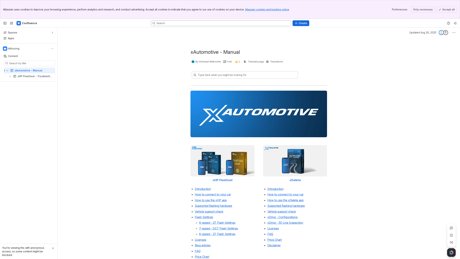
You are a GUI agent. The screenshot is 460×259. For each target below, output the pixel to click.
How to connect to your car (213, 194)
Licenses (200, 240)
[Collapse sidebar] (5, 23)
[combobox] (198, 75)
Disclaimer (274, 245)
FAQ (198, 251)
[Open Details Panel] (451, 235)
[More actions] (52, 48)
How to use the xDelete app (285, 200)
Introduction (203, 189)
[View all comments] (451, 228)
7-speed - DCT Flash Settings (218, 228)
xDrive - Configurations (282, 217)
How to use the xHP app (211, 200)
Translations (276, 61)
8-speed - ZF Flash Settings (217, 234)
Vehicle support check (209, 211)
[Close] (53, 248)
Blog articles (203, 245)
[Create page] (451, 242)
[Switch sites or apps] (11, 23)
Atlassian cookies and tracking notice (267, 9)
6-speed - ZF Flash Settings (217, 222)
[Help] (448, 23)
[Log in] (455, 23)
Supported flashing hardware (213, 206)
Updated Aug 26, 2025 (422, 32)
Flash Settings (204, 217)
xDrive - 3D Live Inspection (285, 222)
